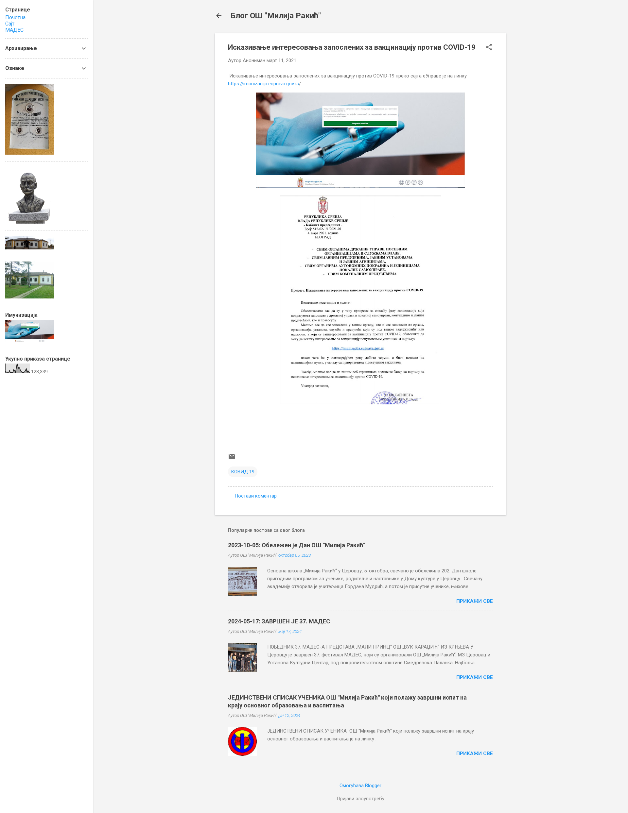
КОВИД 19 (242, 472)
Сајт (9, 24)
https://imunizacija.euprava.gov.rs (263, 84)
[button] (489, 47)
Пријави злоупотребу (360, 799)
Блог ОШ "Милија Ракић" (276, 15)
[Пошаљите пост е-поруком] (232, 459)
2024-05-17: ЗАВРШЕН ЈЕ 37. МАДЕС (279, 621)
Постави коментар (256, 496)
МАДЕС (14, 30)
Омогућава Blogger (360, 785)
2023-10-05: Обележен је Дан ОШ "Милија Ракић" (296, 545)
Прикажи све (474, 601)
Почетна (15, 17)
